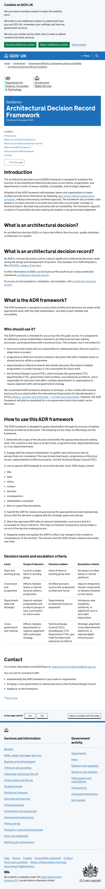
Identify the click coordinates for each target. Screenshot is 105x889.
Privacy (16, 858)
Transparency (79, 787)
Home (7, 63)
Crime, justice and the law (18, 780)
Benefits (8, 749)
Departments (78, 753)
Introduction (10, 135)
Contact (8, 155)
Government (19, 63)
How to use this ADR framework (19, 151)
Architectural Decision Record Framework (27, 67)
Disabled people (13, 786)
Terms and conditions (16, 862)
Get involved (78, 800)
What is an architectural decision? (20, 139)
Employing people (14, 805)
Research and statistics (84, 772)
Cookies (27, 858)
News (74, 759)
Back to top (12, 698)
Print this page (16, 162)
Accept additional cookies (20, 44)
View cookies (79, 44)
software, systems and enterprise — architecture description (45, 397)
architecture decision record (33, 275)
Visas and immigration (16, 836)
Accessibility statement (48, 858)
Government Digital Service (19, 866)
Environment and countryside (20, 811)
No (44, 715)
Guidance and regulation (85, 765)
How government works (84, 794)
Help (7, 858)
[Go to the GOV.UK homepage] (15, 55)
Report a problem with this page (84, 715)
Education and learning (17, 798)
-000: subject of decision (24, 265)
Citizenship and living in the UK (21, 774)
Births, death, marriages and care (22, 755)
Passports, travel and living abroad (23, 829)
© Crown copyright (90, 880)
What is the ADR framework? (17, 147)
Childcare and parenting (17, 767)
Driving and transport (16, 792)
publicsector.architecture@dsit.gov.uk (74, 666)
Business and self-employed (19, 761)
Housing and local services (19, 817)
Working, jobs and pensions (19, 842)
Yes (31, 715)
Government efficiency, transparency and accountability (55, 63)
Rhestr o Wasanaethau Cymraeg (48, 862)
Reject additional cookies (54, 44)
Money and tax (12, 823)
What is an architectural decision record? (23, 143)
